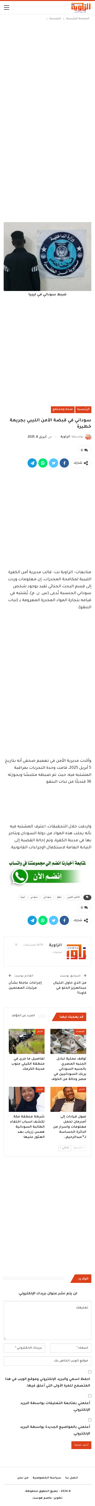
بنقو (59, 897)
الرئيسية (83, 409)
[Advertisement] (47, 71)
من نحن (22, 1478)
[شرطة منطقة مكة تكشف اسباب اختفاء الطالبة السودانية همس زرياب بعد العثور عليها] (27, 1099)
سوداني (47, 897)
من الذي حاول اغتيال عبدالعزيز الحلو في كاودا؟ (69, 988)
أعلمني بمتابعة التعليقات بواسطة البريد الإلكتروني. (55, 1407)
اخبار (40, 1031)
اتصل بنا (71, 1478)
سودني (34, 897)
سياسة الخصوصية (47, 1478)
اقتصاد (80, 1031)
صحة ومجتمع (63, 409)
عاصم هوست (42, 1498)
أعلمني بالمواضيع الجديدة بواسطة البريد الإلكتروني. (55, 1430)
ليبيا (22, 897)
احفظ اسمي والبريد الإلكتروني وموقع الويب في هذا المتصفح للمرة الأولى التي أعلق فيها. (47, 1383)
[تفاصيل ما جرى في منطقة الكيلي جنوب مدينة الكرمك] (27, 1041)
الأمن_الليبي (73, 897)
